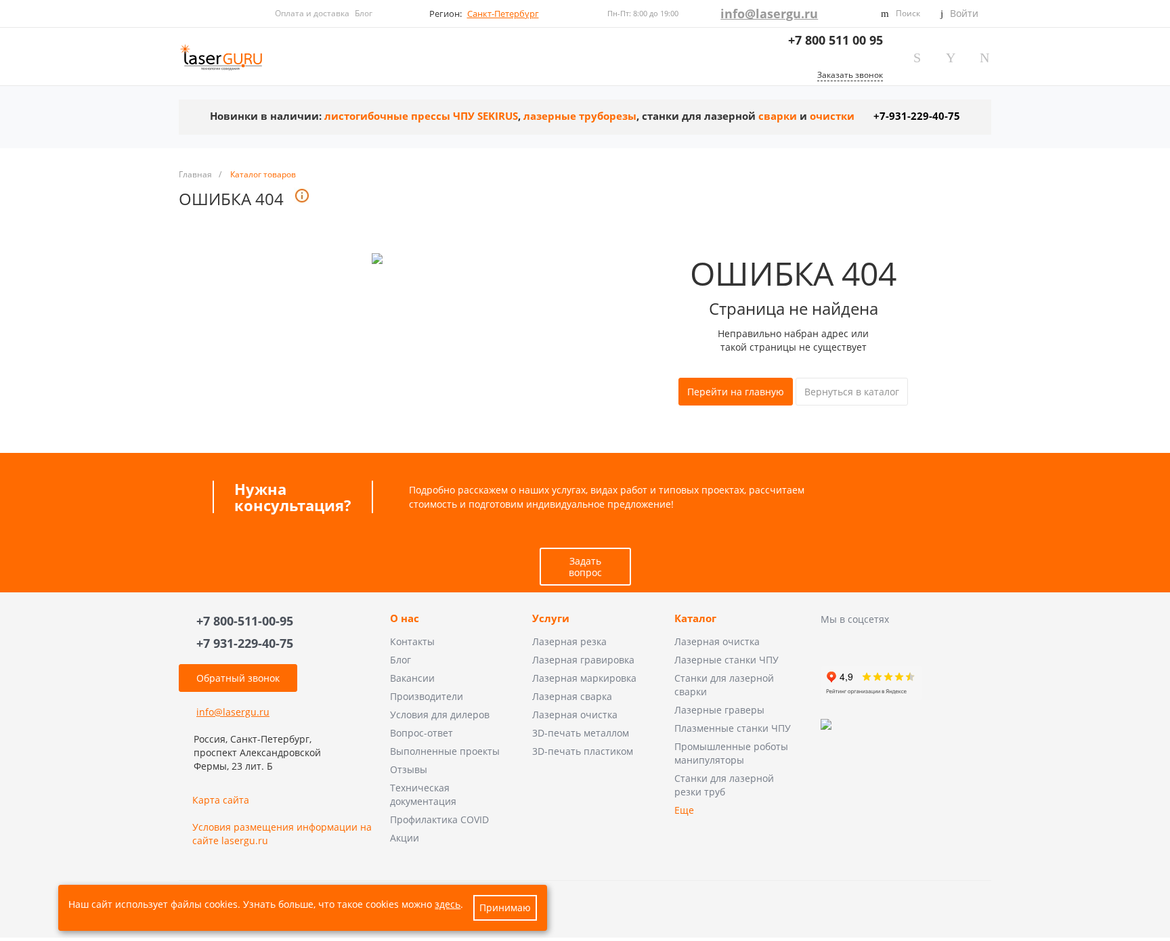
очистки (832, 116)
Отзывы (408, 769)
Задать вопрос (585, 566)
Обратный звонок (238, 678)
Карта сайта (220, 799)
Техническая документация (423, 794)
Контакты (412, 641)
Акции (404, 837)
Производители (426, 696)
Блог (363, 13)
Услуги (550, 619)
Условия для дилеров (440, 714)
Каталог (695, 619)
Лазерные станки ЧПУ (726, 659)
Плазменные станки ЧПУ (732, 728)
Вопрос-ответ (421, 732)
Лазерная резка (569, 641)
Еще (684, 810)
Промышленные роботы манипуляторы (731, 753)
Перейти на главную (735, 391)
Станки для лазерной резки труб (724, 785)
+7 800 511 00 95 (835, 40)
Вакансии (412, 678)
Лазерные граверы (719, 709)
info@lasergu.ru (769, 13)
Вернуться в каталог (851, 391)
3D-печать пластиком (582, 751)
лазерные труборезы (579, 116)
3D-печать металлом (580, 732)
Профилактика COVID (439, 819)
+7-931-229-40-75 (916, 116)
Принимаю (505, 907)
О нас (404, 619)
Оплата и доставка (312, 13)
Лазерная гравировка (583, 659)
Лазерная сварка (572, 696)
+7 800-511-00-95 (244, 621)
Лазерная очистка (575, 714)
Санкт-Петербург (503, 13)
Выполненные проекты (445, 751)
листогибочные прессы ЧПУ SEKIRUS (421, 116)
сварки (777, 116)
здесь (447, 904)
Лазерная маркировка (584, 678)
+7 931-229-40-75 (244, 643)
